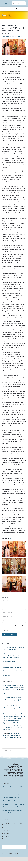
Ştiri (21, 36)
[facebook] (3, 3)
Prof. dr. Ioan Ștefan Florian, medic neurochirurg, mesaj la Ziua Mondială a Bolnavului (13, 700)
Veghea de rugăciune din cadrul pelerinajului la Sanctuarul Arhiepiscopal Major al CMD (12, 655)
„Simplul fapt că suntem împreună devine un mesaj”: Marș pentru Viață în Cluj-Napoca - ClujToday (13, 687)
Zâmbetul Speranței (9, 661)
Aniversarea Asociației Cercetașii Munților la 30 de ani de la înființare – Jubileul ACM (14, 673)
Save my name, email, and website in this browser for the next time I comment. (13, 628)
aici (10, 538)
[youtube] (6, 3)
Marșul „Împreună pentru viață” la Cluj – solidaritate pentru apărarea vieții (13, 692)
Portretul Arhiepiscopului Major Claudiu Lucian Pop (14, 708)
